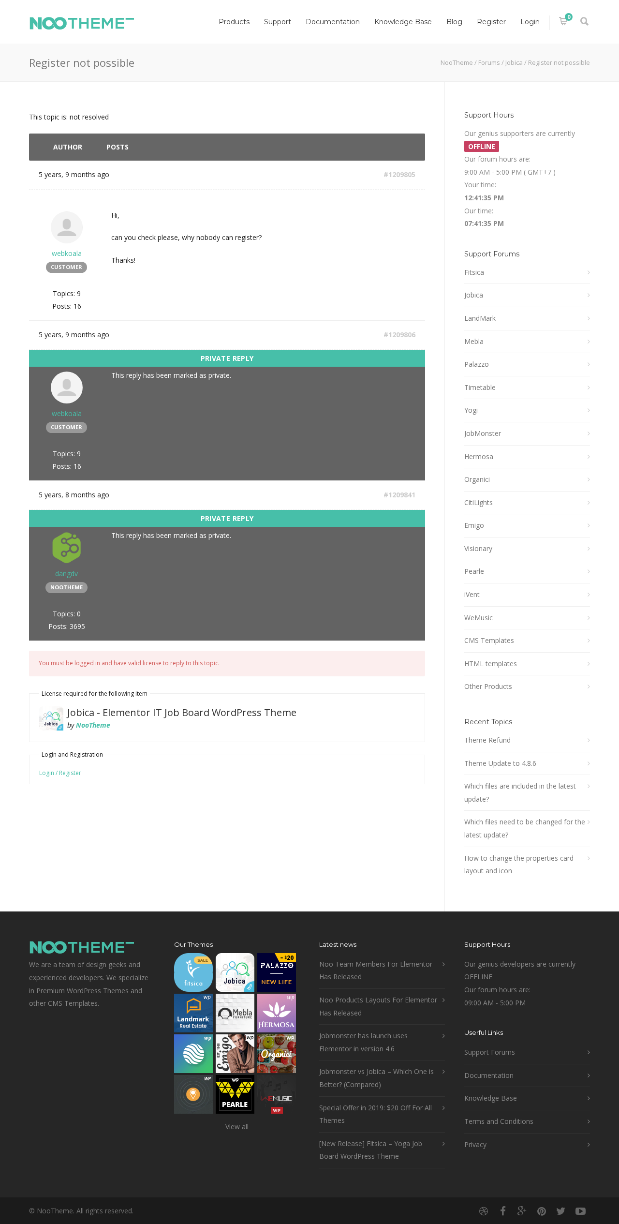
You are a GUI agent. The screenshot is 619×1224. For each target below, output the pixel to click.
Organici (477, 479)
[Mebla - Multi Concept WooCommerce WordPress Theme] (235, 1015)
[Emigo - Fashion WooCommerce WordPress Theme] (235, 1055)
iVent (472, 594)
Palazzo (476, 364)
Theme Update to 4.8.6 (500, 763)
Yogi (471, 410)
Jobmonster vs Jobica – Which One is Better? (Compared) (376, 1078)
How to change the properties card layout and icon (519, 864)
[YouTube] (580, 1211)
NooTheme (457, 62)
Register (491, 21)
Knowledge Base (403, 21)
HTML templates (490, 663)
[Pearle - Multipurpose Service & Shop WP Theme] (235, 1096)
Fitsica (474, 272)
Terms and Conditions (498, 1121)
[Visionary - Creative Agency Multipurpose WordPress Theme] (193, 1055)
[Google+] (522, 1211)
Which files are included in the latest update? (520, 792)
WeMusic (478, 617)
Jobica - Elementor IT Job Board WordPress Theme (181, 712)
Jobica (514, 62)
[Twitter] (561, 1211)
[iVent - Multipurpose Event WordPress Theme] (193, 1096)
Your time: (480, 184)
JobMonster (482, 433)
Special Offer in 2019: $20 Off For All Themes (375, 1114)
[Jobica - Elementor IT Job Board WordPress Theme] (235, 974)
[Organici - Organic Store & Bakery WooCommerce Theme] (276, 1055)
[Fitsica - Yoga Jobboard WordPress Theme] (193, 974)
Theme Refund (487, 740)
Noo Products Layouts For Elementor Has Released (378, 1006)
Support (277, 21)
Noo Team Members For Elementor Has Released (375, 970)
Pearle (474, 571)
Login (530, 21)
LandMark (480, 318)
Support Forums (489, 1052)
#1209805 (399, 174)
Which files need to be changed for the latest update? (524, 828)
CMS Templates (489, 640)
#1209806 (399, 334)
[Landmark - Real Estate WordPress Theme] (193, 1015)
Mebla (474, 341)
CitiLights (478, 502)
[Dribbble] (483, 1211)
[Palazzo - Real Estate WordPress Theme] (276, 974)
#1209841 (399, 494)
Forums (489, 62)
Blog (454, 21)
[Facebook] (503, 1211)
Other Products (488, 686)
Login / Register (60, 773)
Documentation (333, 21)
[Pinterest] (541, 1211)
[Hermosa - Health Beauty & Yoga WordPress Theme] (276, 1015)
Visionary (478, 548)
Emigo (474, 525)
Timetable (480, 387)
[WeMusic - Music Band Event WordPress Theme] (276, 1096)
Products (234, 21)
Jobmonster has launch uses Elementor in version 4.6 (363, 1042)
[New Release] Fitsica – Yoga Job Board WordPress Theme (370, 1150)
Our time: (478, 210)
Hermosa (478, 456)
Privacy (475, 1144)
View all (237, 1126)
